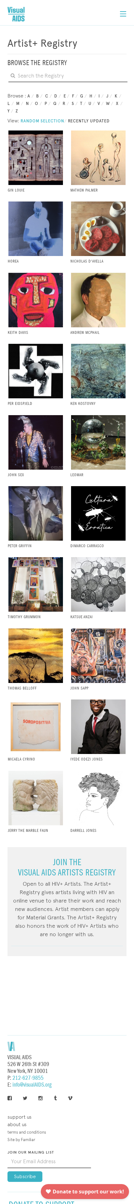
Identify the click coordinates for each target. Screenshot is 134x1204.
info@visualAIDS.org (31, 1085)
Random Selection (42, 121)
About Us (16, 1124)
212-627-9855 (28, 1078)
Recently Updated (89, 121)
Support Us (19, 1117)
